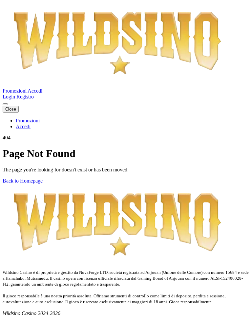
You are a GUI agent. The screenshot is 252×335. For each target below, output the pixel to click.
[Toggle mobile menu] (5, 104)
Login (9, 96)
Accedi (35, 91)
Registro (25, 96)
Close (10, 109)
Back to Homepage (23, 181)
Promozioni (15, 91)
